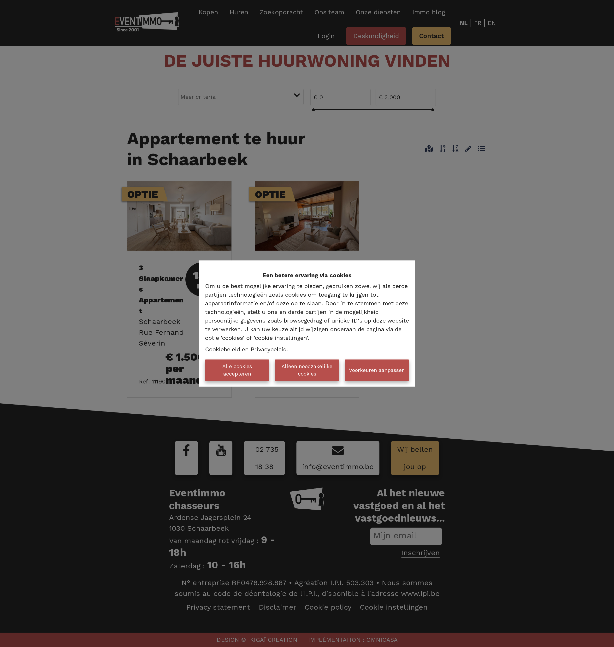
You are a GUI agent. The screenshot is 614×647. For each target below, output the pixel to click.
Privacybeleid (269, 349)
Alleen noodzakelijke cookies (307, 370)
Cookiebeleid (222, 349)
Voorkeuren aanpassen (377, 370)
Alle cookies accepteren (237, 370)
